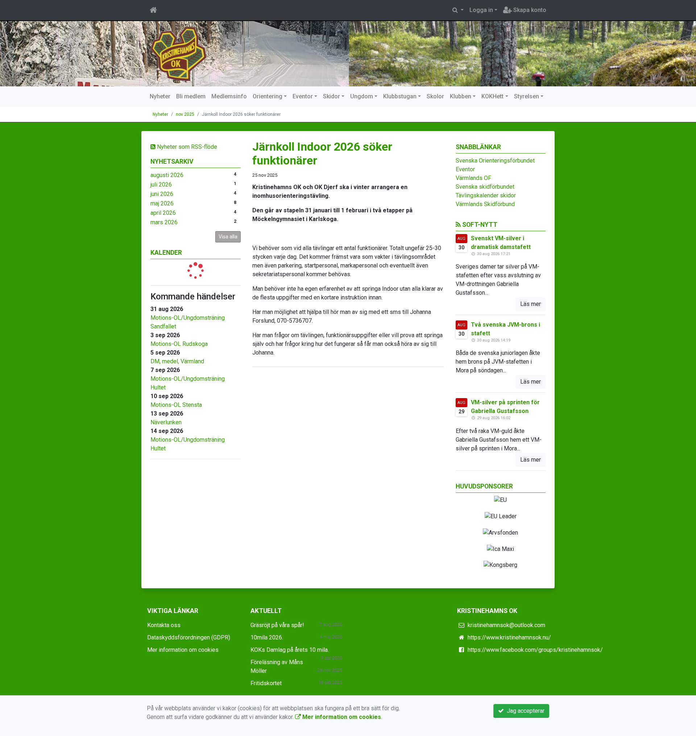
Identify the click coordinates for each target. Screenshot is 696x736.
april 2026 (163, 212)
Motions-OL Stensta (176, 404)
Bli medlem (191, 96)
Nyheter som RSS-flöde (186, 146)
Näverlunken (166, 422)
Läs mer (530, 303)
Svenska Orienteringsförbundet (495, 160)
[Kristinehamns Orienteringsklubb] (178, 53)
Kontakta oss (164, 625)
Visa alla (228, 237)
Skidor (331, 96)
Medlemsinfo (229, 96)
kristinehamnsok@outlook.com (506, 625)
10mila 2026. (266, 637)
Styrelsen (526, 96)
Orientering (267, 96)
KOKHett (492, 96)
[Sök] (458, 10)
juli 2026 (161, 184)
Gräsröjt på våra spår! (277, 625)
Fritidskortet (266, 683)
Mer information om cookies (183, 649)
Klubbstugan (400, 96)
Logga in (481, 10)
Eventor (303, 96)
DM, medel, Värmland (177, 361)
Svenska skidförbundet (485, 186)
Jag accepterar (524, 710)
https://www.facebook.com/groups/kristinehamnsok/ (535, 649)
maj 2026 (162, 203)
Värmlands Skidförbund (485, 204)
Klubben (460, 96)
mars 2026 (164, 222)
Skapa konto (529, 10)
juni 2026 (161, 194)
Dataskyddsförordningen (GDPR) (188, 637)
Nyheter (160, 96)
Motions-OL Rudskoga (179, 343)
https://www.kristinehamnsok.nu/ (509, 637)
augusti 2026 (166, 175)
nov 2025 (185, 114)
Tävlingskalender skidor (486, 195)
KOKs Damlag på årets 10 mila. (289, 649)
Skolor (435, 96)
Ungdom (361, 96)
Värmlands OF (473, 178)
